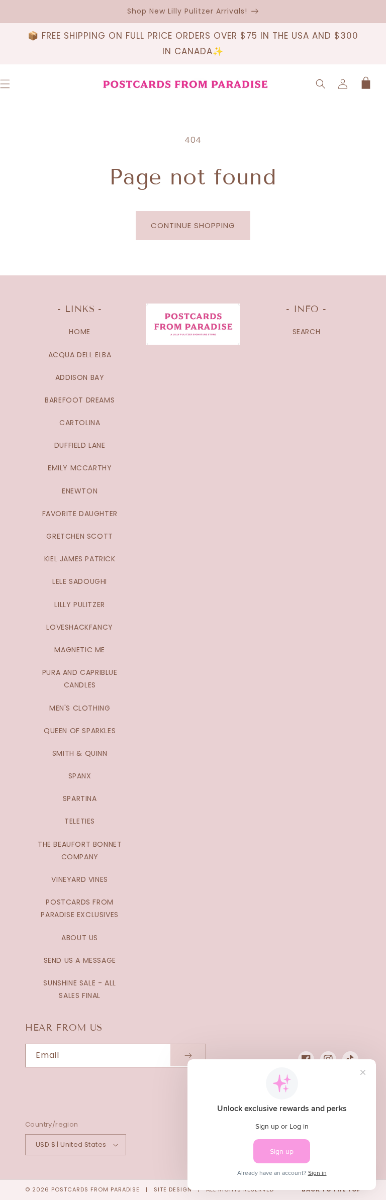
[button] (321, 84)
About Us (79, 938)
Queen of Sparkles (80, 731)
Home (79, 332)
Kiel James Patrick (80, 559)
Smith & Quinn (80, 753)
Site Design (173, 1189)
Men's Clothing (79, 708)
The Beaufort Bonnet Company (80, 850)
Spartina (80, 798)
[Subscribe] (188, 1055)
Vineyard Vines (79, 879)
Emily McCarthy (80, 468)
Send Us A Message (80, 960)
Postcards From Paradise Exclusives (79, 908)
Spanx (79, 776)
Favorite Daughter (80, 514)
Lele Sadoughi (79, 581)
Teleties (79, 821)
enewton (80, 491)
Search (307, 332)
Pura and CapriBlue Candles (80, 678)
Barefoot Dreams (80, 400)
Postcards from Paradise (95, 1189)
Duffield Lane (80, 445)
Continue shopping (193, 225)
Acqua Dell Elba (80, 355)
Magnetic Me (79, 650)
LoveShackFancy (79, 627)
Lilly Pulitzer (79, 604)
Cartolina (79, 423)
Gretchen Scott (79, 536)
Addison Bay (80, 377)
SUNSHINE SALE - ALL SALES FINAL (79, 989)
